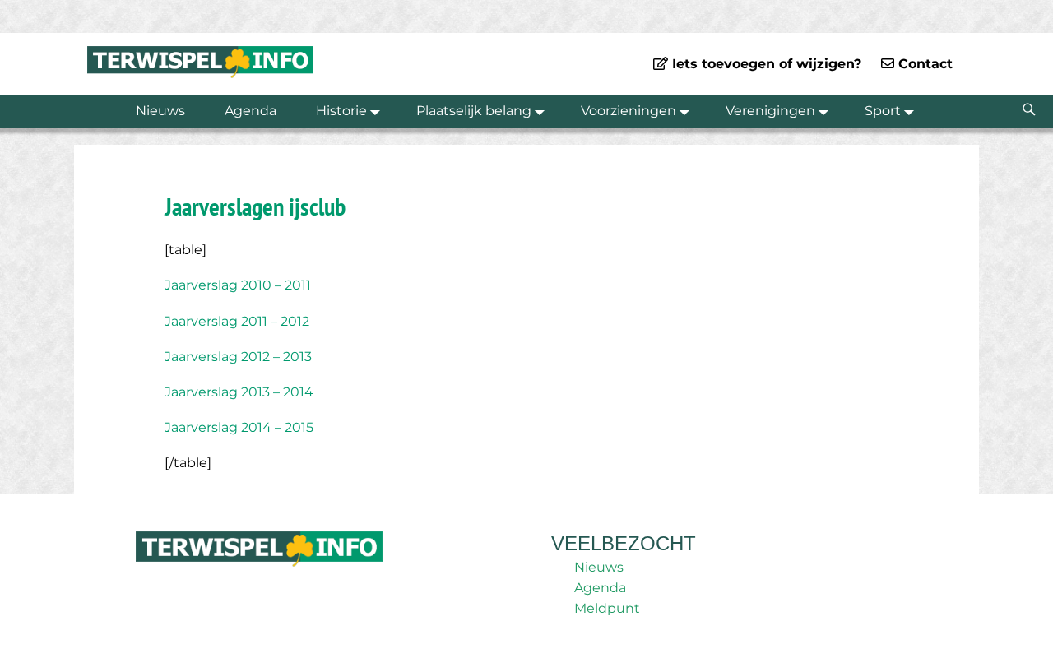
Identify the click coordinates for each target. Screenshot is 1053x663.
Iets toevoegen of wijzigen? (764, 64)
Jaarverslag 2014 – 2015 (239, 427)
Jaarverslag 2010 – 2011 (238, 285)
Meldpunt (607, 608)
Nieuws (160, 110)
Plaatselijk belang (473, 110)
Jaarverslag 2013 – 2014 (239, 392)
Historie (341, 110)
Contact (923, 64)
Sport (883, 110)
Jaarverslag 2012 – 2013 (238, 356)
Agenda (250, 110)
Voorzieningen (628, 110)
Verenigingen (770, 110)
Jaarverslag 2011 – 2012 (237, 321)
